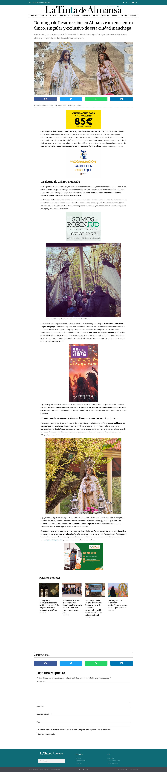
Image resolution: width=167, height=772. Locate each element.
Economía (75, 15)
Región (95, 15)
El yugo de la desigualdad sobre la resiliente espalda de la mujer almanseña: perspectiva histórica (49, 605)
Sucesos (124, 15)
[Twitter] (83, 769)
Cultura (63, 15)
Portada (34, 15)
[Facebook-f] (123, 2)
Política (44, 15)
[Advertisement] (83, 634)
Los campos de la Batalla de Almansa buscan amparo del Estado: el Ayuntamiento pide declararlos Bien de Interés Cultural (93, 607)
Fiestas (115, 15)
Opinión (133, 15)
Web (38, 722)
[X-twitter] (130, 2)
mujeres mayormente (54, 540)
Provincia (86, 15)
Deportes (105, 15)
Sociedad (53, 15)
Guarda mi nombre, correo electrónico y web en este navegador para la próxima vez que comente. (74, 729)
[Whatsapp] (136, 2)
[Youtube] (133, 2)
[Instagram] (126, 2)
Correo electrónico (44, 714)
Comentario (41, 682)
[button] (45, 99)
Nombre (40, 706)
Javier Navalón (134, 769)
